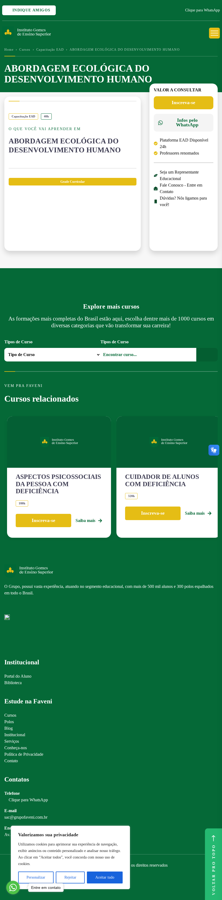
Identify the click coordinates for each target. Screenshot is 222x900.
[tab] (72, 181)
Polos (9, 721)
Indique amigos (30, 10)
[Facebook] (16, 605)
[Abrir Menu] (214, 33)
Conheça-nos (15, 747)
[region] (70, 857)
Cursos (24, 50)
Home (9, 50)
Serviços (11, 741)
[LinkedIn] (25, 605)
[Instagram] (6, 605)
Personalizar (36, 877)
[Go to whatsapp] (13, 887)
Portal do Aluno (17, 676)
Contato (11, 760)
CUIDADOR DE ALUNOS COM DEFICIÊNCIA (162, 480)
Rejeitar (70, 877)
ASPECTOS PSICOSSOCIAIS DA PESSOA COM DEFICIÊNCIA (58, 484)
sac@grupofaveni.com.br (25, 817)
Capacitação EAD (50, 50)
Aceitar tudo (104, 877)
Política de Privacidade (23, 754)
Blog (8, 728)
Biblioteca (13, 682)
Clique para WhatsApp (202, 10)
